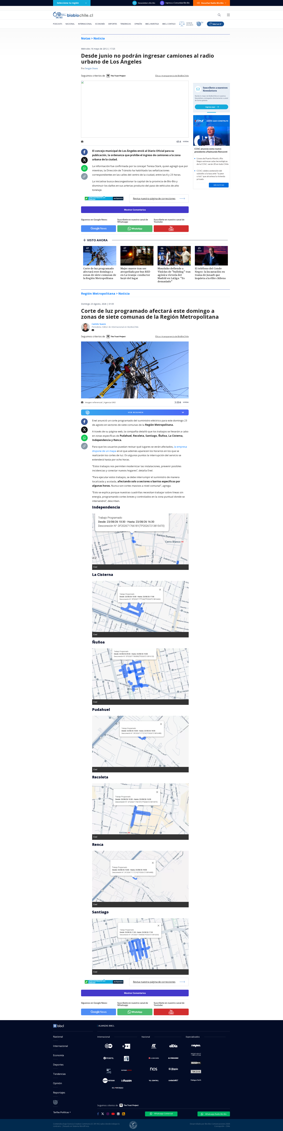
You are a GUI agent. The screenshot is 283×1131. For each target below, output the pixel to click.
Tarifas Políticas (61, 1112)
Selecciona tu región (68, 2)
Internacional (85, 24)
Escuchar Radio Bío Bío (212, 3)
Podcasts (57, 24)
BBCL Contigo (169, 24)
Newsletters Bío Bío (146, 3)
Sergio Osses (91, 68)
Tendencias (125, 24)
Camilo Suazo (99, 324)
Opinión (138, 24)
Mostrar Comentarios (135, 209)
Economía (100, 24)
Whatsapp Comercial (163, 1113)
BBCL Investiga (152, 24)
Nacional (70, 24)
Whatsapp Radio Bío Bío (216, 1114)
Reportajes (59, 1092)
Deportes (112, 24)
